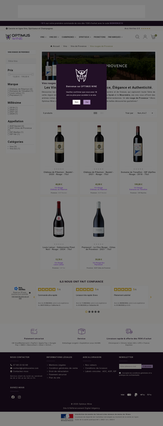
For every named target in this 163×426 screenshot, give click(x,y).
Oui (86, 102)
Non (76, 102)
